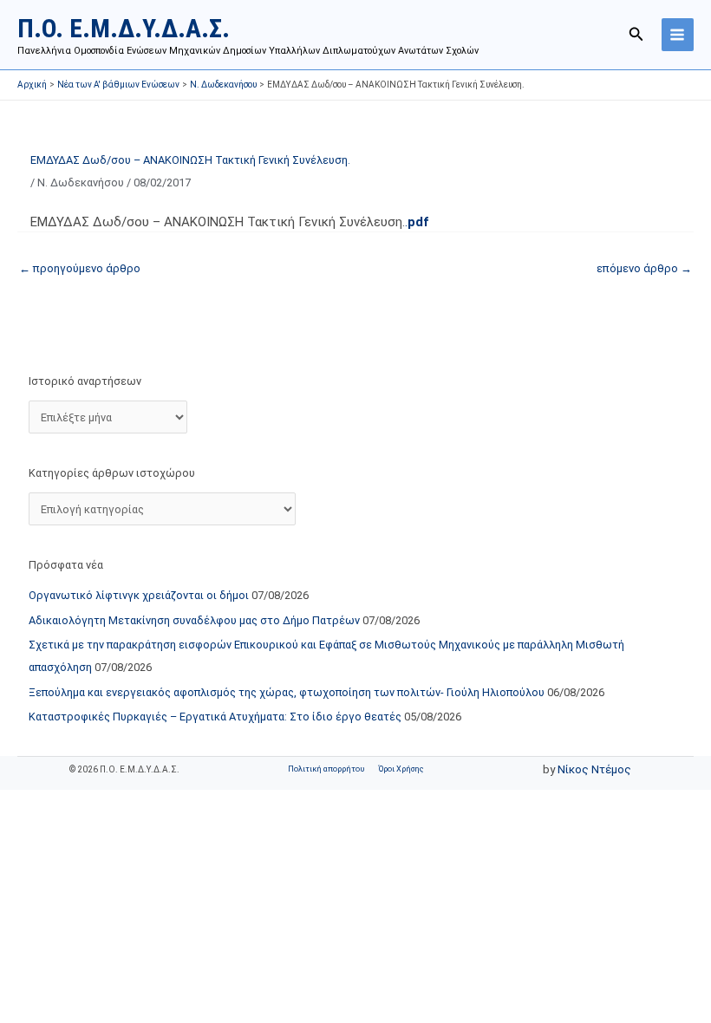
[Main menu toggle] (678, 34)
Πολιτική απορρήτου (326, 769)
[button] (636, 34)
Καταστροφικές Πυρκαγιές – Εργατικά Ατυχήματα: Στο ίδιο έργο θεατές (215, 716)
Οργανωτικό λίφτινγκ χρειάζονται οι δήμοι (139, 595)
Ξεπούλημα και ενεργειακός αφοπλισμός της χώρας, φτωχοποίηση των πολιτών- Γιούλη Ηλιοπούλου (287, 692)
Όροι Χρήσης (401, 769)
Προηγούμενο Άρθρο (79, 268)
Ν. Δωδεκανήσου (80, 182)
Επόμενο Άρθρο (644, 268)
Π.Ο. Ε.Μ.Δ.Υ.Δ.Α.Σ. (123, 28)
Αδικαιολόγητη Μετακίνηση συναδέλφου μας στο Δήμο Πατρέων (194, 620)
